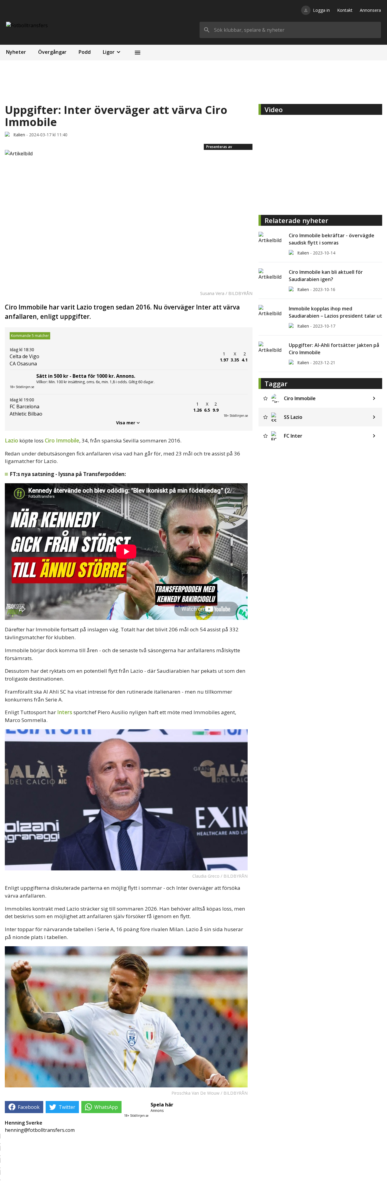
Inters (65, 712)
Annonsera (370, 10)
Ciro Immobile (62, 440)
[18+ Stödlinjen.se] (235, 407)
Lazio (12, 440)
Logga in (321, 10)
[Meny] (137, 52)
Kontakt (345, 10)
